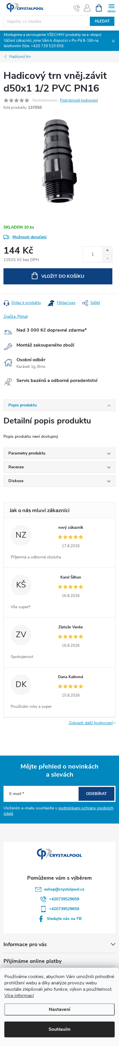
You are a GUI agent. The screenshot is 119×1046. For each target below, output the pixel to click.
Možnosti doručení (29, 237)
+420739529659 (64, 899)
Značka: (15, 316)
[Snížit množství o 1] (107, 258)
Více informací (19, 995)
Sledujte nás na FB (64, 918)
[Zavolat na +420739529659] (76, 8)
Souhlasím (59, 1029)
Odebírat (96, 793)
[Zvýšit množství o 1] (107, 250)
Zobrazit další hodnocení (91, 723)
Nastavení (59, 1009)
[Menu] (111, 7)
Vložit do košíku (62, 276)
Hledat (102, 21)
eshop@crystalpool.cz (64, 889)
